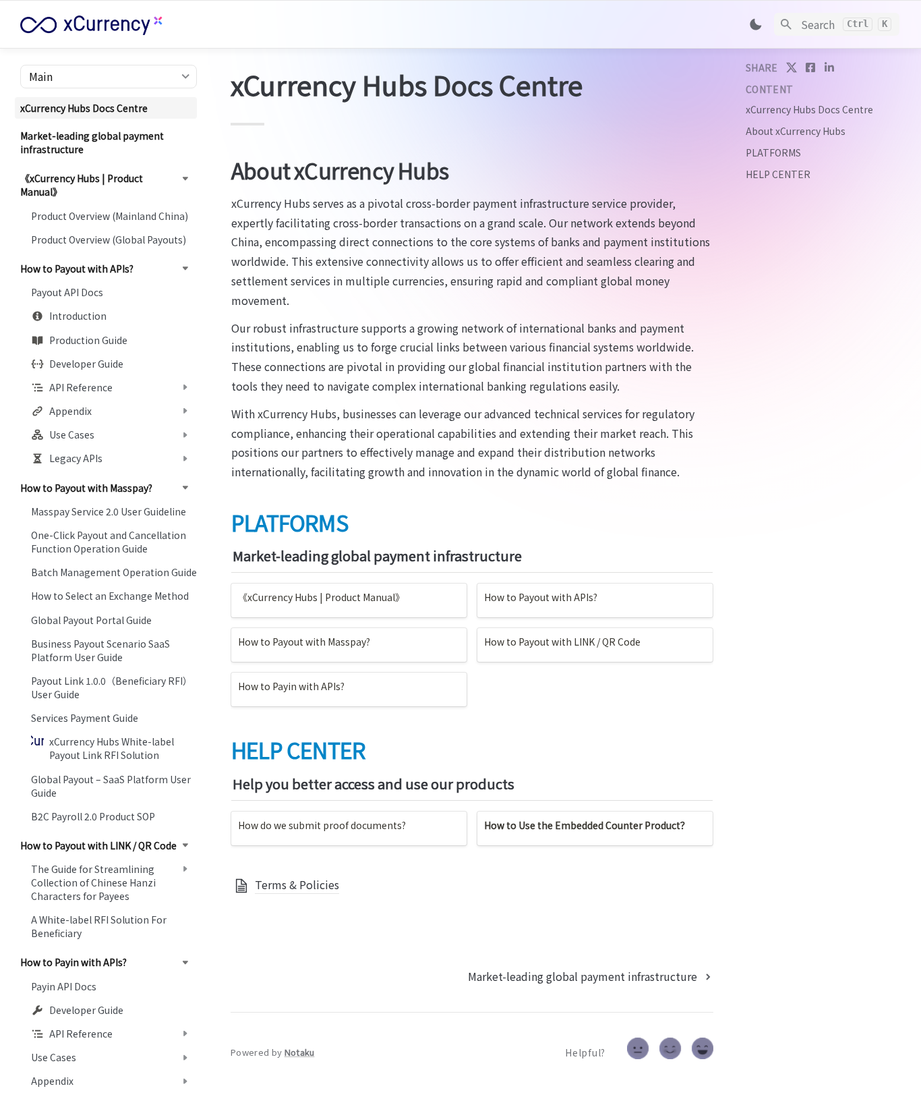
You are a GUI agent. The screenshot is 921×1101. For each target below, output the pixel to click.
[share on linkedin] (829, 67)
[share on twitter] (791, 67)
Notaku (300, 1052)
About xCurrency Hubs (795, 131)
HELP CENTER (778, 174)
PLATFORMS (773, 152)
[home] (114, 24)
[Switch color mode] (756, 24)
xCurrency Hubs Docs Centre (809, 109)
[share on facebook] (810, 67)
